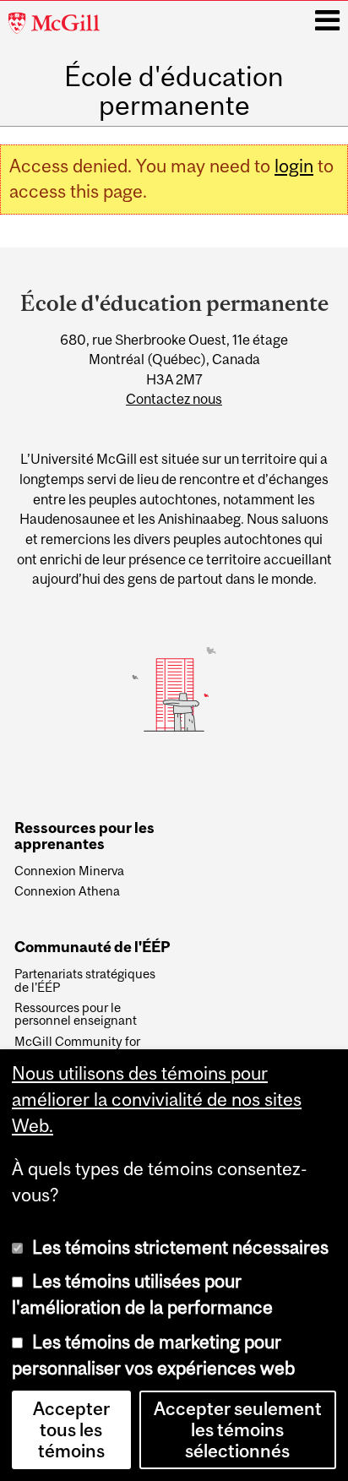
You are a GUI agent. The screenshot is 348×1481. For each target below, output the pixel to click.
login (294, 166)
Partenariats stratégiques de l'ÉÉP (84, 980)
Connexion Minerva (69, 871)
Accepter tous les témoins (71, 1430)
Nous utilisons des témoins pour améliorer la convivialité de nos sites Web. (157, 1099)
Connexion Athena (67, 891)
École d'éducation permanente (174, 91)
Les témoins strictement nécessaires (180, 1247)
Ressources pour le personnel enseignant (75, 1014)
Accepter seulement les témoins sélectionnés (238, 1430)
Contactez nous (174, 398)
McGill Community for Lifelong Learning (77, 1048)
